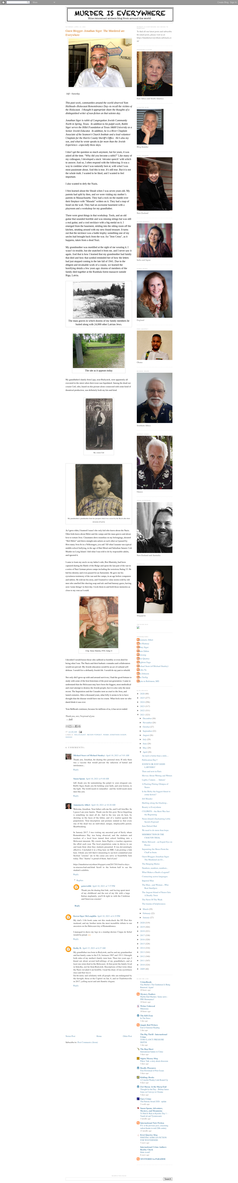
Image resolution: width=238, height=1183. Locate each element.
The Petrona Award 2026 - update (153, 1101)
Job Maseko (147, 798)
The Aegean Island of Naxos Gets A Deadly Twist (156, 894)
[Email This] (67, 726)
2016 (142, 939)
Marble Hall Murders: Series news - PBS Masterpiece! (154, 998)
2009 (142, 968)
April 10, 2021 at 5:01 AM (117, 755)
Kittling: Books (147, 1077)
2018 (142, 931)
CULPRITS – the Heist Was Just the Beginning (156, 813)
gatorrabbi (86, 885)
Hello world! (145, 1152)
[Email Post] (80, 732)
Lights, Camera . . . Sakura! (153, 779)
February (147, 913)
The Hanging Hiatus (151, 863)
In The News (145, 1018)
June (145, 743)
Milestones (144, 1008)
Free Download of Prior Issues (152, 1070)
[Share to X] (73, 726)
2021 (142, 714)
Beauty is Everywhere (151, 807)
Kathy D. (77, 947)
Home (99, 1036)
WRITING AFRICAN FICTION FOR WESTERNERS (153, 1138)
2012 (142, 956)
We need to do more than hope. (155, 830)
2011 (142, 960)
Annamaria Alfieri (81, 804)
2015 (142, 943)
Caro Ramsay (143, 643)
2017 (142, 935)
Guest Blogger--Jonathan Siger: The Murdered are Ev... (155, 858)
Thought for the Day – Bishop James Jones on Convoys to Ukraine (154, 1090)
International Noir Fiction (152, 1122)
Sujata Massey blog (149, 1058)
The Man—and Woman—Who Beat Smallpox (155, 886)
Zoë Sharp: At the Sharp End (153, 1086)
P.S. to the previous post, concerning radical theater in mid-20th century (154, 1126)
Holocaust (80, 735)
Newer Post (70, 1036)
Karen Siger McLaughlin (84, 915)
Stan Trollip (143, 677)
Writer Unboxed (147, 1005)
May (145, 747)
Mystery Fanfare (147, 994)
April (145, 751)
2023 (142, 706)
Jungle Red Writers (149, 1024)
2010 (142, 964)
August (146, 735)
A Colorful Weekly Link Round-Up (154, 1080)
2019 (142, 926)
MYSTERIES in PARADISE (153, 1158)
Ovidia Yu (142, 669)
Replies (80, 880)
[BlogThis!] (70, 726)
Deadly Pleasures (148, 1067)
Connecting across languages (155, 876)
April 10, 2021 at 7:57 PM (103, 885)
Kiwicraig (142, 654)
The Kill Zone (146, 1015)
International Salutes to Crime (151, 1051)
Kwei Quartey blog (149, 1134)
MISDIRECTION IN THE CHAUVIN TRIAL (153, 836)
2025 (142, 697)
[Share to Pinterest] (79, 726)
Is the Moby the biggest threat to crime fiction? (156, 793)
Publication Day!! (150, 759)
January (146, 917)
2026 (142, 693)
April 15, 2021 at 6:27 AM (94, 948)
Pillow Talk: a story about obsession (154, 1061)
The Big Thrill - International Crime (153, 1035)
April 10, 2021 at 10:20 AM (103, 804)
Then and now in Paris (151, 771)
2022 (142, 710)
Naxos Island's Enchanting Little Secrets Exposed (156, 820)
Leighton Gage (144, 662)
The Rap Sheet (146, 1048)
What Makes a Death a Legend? (156, 872)
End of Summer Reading (150, 1027)
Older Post (127, 1036)
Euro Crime (145, 1098)
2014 (142, 947)
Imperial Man (148, 880)
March (146, 909)
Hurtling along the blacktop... (155, 802)
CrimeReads (146, 981)
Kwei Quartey (144, 658)
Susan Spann (79, 778)
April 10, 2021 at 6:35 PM (108, 916)
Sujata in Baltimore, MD (148, 681)
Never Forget (94, 735)
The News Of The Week (152, 899)
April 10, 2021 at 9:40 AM (97, 778)
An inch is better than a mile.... (155, 755)
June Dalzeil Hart (149, 825)
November (147, 722)
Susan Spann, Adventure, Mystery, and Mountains (151, 1109)
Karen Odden (143, 651)
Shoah (69, 737)
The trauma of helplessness (153, 903)
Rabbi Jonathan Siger (114, 735)
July (145, 739)
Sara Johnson (143, 673)
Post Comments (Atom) (88, 1042)
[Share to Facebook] (76, 726)
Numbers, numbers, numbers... (155, 868)
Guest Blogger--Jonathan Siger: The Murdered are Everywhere (95, 33)
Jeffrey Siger (143, 647)
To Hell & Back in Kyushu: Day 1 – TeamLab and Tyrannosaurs (154, 1114)
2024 (142, 702)
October (146, 726)
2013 (142, 952)
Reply (76, 769)
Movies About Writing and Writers (157, 775)
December (147, 718)
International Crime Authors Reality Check (153, 1148)
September (148, 730)
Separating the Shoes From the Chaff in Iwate (155, 851)
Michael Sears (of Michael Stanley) (89, 755)
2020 (142, 922)
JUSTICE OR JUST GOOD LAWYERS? (153, 766)
